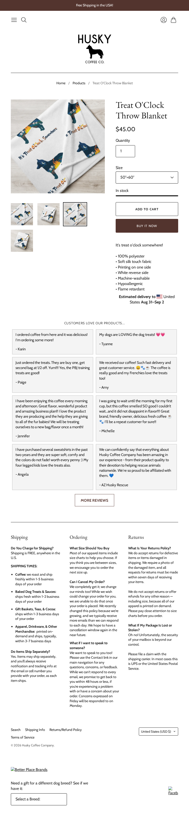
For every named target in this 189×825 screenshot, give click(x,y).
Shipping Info (35, 729)
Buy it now (147, 226)
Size (119, 167)
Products (79, 83)
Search (16, 729)
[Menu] (14, 20)
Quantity (123, 140)
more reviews (94, 500)
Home (60, 83)
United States (156, 731)
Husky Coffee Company (38, 745)
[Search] (24, 20)
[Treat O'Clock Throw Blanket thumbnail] (22, 214)
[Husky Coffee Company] (94, 48)
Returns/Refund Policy (65, 729)
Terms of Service (22, 737)
